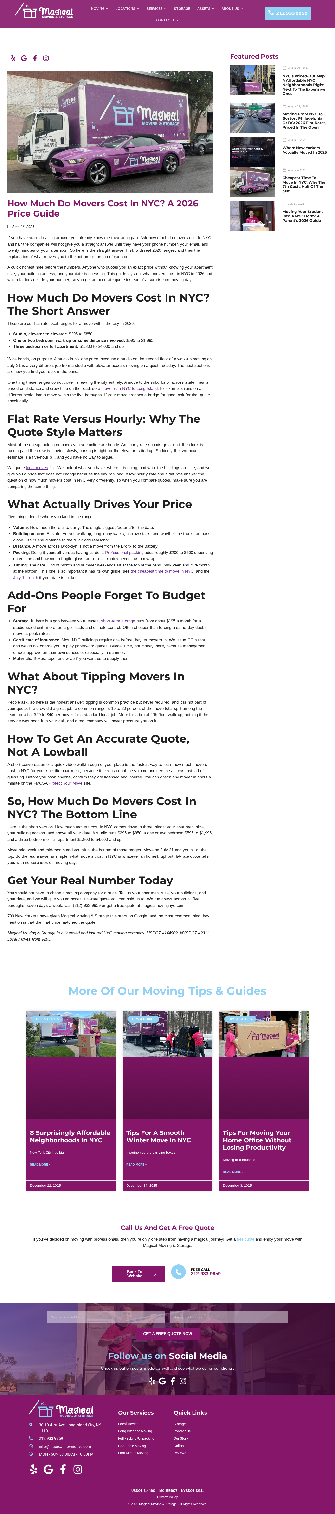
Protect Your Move (65, 783)
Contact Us (167, 19)
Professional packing (124, 552)
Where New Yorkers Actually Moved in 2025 (305, 150)
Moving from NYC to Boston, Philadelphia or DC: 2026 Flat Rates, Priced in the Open (304, 121)
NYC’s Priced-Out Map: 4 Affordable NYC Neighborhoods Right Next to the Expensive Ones (304, 85)
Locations (125, 8)
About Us (230, 8)
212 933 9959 (292, 13)
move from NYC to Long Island (129, 388)
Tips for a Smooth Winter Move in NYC (158, 1136)
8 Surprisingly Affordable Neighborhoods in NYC (70, 1136)
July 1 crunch (25, 577)
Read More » (40, 1164)
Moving (97, 8)
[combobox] (106, 1317)
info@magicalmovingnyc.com (65, 1446)
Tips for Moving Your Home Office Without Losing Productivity (257, 1140)
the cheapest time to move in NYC (162, 571)
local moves (37, 467)
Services (155, 8)
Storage (182, 8)
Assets (203, 8)
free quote (245, 1239)
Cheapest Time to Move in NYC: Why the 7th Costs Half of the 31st (304, 184)
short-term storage (118, 621)
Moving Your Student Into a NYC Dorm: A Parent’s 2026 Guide (303, 216)
